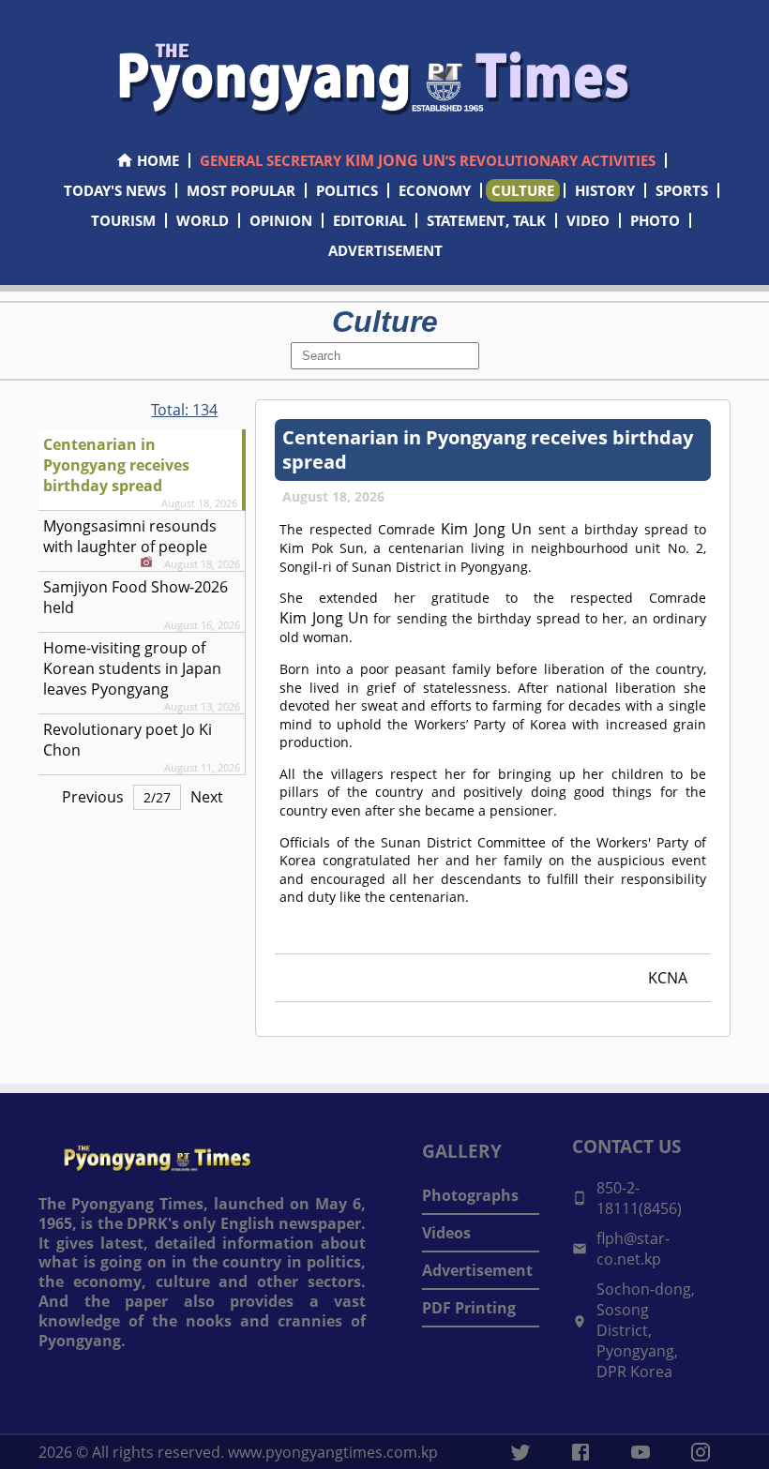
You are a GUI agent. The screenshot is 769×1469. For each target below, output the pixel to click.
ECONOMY (435, 190)
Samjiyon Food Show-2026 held (135, 597)
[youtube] (641, 1452)
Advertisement (477, 1270)
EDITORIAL (369, 220)
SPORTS (682, 190)
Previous (93, 797)
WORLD (202, 220)
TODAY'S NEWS (115, 190)
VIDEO (588, 220)
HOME (158, 160)
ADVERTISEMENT (385, 250)
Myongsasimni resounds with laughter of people (130, 536)
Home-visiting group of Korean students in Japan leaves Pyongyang (132, 668)
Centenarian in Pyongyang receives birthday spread (116, 465)
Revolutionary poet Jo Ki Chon (127, 739)
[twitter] (520, 1452)
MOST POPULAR (241, 190)
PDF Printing (469, 1307)
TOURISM (123, 220)
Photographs (470, 1195)
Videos (446, 1232)
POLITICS (347, 190)
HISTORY (605, 190)
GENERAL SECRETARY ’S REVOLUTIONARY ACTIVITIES (428, 160)
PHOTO (655, 220)
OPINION (280, 220)
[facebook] (580, 1452)
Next (206, 797)
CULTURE (522, 190)
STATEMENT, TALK (486, 220)
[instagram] (701, 1452)
